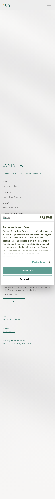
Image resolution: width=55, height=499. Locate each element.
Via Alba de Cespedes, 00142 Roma (17, 344)
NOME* (6, 181)
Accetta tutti (27, 270)
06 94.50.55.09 (9, 332)
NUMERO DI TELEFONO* (13, 213)
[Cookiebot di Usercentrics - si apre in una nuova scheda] (40, 217)
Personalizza (26, 279)
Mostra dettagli (39, 262)
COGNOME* (8, 192)
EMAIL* (6, 203)
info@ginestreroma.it (12, 319)
